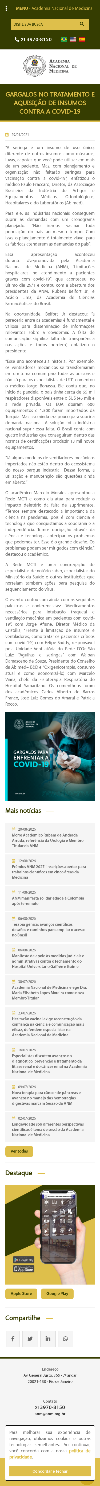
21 (36, 40)
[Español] (82, 39)
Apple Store (21, 1294)
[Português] (64, 39)
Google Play (57, 1294)
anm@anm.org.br (50, 1414)
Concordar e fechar (50, 1471)
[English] (73, 39)
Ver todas (19, 1151)
